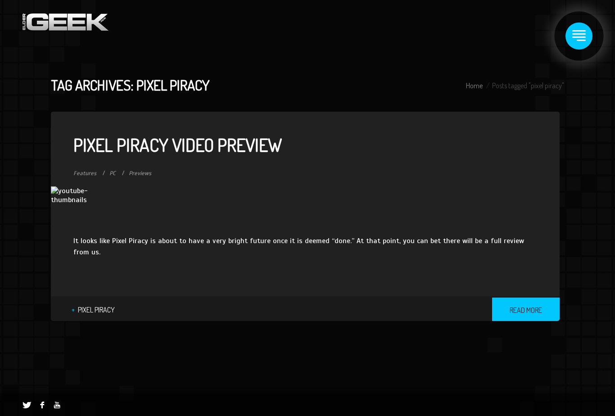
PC (112, 173)
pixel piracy (96, 309)
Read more (526, 310)
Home (474, 85)
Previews (140, 173)
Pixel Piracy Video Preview (177, 144)
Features (84, 173)
